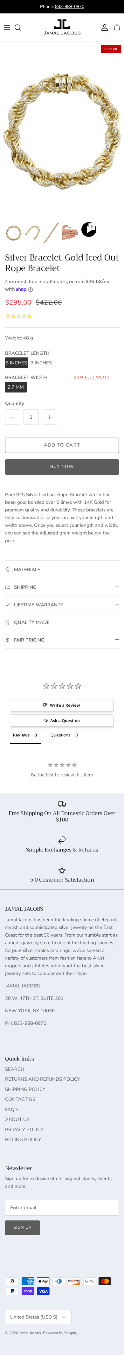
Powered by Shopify (60, 1333)
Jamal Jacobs (30, 1333)
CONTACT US (20, 1099)
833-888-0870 (69, 7)
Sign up (22, 1227)
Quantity (14, 403)
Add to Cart (62, 445)
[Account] (103, 27)
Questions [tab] (61, 735)
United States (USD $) (34, 1317)
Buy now (62, 466)
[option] (62, 129)
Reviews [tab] (21, 735)
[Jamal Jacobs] (62, 27)
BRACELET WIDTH (92, 377)
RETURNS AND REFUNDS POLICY (42, 1079)
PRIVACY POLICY (24, 1129)
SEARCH (14, 1069)
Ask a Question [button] (65, 720)
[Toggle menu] (7, 27)
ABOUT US (17, 1119)
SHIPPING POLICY (25, 1089)
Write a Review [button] (65, 705)
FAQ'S (11, 1109)
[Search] (21, 27)
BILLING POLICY (23, 1139)
